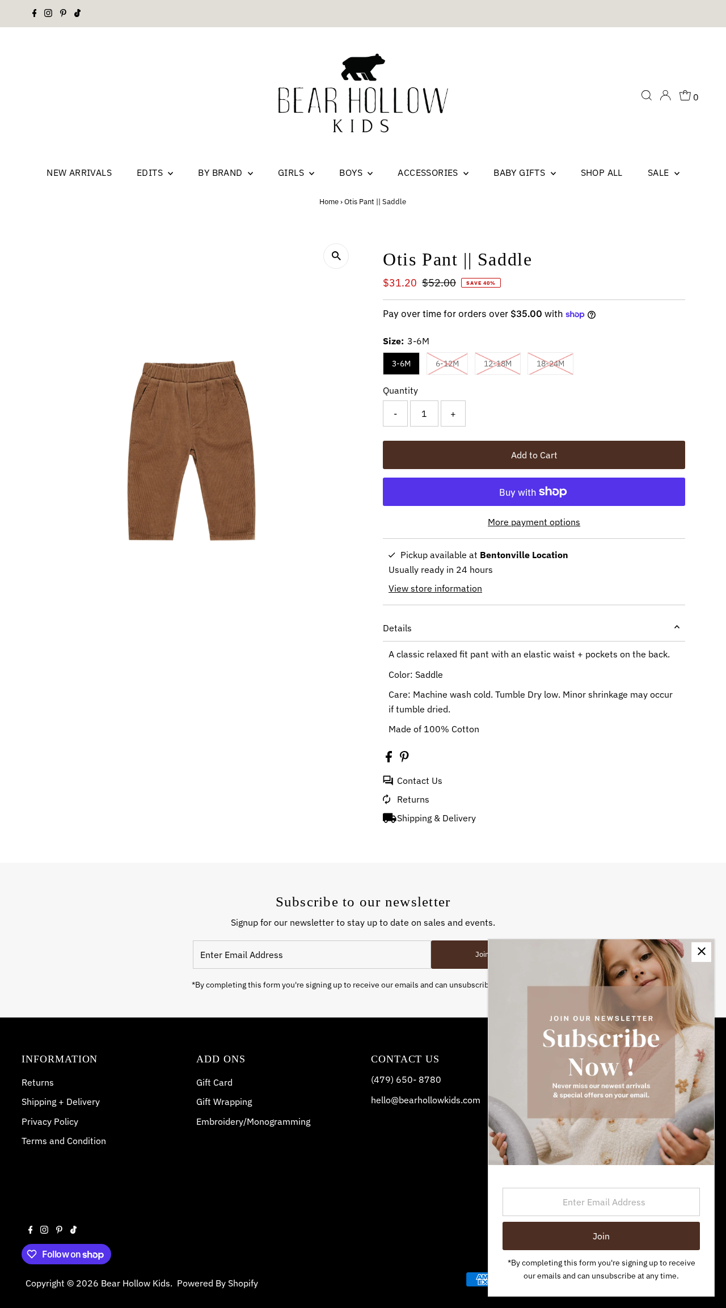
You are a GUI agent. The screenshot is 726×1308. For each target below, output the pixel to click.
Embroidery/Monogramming (253, 1121)
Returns (413, 799)
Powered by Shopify (217, 1283)
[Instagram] (48, 13)
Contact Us (419, 780)
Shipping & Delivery (436, 818)
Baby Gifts (520, 172)
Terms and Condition (64, 1140)
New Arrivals (79, 172)
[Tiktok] (77, 13)
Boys (352, 172)
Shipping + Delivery (61, 1101)
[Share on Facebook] (390, 759)
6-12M (447, 363)
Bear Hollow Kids (135, 1283)
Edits (151, 172)
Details (397, 628)
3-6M (401, 363)
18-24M (550, 363)
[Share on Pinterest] (404, 759)
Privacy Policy (50, 1121)
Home (329, 201)
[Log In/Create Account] (665, 95)
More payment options (534, 522)
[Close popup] (701, 952)
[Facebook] (34, 13)
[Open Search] (646, 95)
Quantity (400, 390)
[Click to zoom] (336, 256)
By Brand (221, 172)
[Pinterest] (63, 13)
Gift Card (214, 1082)
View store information (435, 588)
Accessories (429, 172)
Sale (660, 172)
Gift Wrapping (224, 1101)
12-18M (498, 363)
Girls (292, 172)
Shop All (602, 172)
